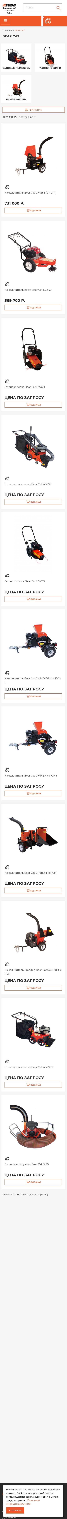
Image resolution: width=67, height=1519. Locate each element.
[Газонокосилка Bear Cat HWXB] (33, 349)
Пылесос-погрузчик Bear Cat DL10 (27, 1164)
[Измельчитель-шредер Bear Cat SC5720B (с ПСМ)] (33, 932)
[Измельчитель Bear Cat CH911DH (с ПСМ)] (33, 835)
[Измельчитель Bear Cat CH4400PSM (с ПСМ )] (33, 641)
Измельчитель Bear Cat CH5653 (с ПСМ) (30, 192)
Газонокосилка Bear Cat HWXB (25, 387)
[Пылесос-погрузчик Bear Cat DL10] (33, 1126)
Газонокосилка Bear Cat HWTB (25, 581)
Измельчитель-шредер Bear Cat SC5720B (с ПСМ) (33, 972)
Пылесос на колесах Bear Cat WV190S (29, 1067)
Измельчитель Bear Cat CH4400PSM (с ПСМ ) (33, 680)
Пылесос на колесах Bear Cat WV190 (28, 484)
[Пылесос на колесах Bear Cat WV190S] (33, 1029)
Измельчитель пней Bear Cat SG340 (28, 289)
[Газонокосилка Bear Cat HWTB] (33, 543)
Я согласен (15, 1510)
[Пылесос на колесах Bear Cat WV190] (33, 446)
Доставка (9, 1517)
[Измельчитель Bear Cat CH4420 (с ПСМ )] (33, 738)
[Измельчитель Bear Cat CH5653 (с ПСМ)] (33, 155)
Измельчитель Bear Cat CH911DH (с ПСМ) (31, 872)
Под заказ (35, 210)
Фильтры (35, 110)
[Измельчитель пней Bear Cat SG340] (33, 252)
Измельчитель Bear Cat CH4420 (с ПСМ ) (31, 775)
